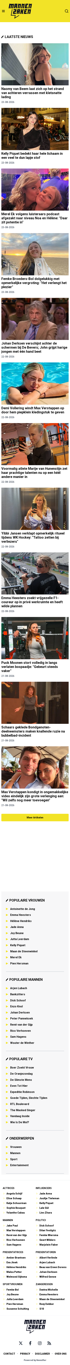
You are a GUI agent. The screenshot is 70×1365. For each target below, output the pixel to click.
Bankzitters (17, 994)
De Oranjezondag (21, 1073)
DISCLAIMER (42, 1353)
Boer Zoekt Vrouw (22, 1067)
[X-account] (21, 1343)
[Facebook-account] (30, 1343)
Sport (13, 1159)
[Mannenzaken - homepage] (20, 11)
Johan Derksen (20, 1012)
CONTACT (9, 1353)
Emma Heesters (20, 915)
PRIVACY (25, 1353)
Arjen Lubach (18, 988)
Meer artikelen (35, 817)
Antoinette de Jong (22, 909)
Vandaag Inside (20, 1116)
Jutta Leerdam (19, 939)
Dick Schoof (18, 1000)
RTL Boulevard (19, 1104)
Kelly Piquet (17, 945)
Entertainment (19, 1165)
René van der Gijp (21, 1024)
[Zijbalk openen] (3, 11)
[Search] (67, 11)
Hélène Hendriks (21, 921)
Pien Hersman (19, 963)
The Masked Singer (22, 1110)
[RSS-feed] (49, 1343)
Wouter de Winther (22, 1042)
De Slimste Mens (21, 1079)
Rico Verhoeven (20, 1030)
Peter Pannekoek (21, 1018)
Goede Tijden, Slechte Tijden (28, 1098)
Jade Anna (17, 927)
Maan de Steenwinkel (24, 951)
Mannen (15, 1153)
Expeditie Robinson (22, 1092)
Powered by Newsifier (35, 1360)
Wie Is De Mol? (19, 1122)
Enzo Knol (16, 1006)
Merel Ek (16, 957)
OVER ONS (61, 1353)
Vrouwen (16, 1147)
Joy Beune (17, 933)
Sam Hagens (18, 1036)
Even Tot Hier (19, 1085)
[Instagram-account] (40, 1343)
